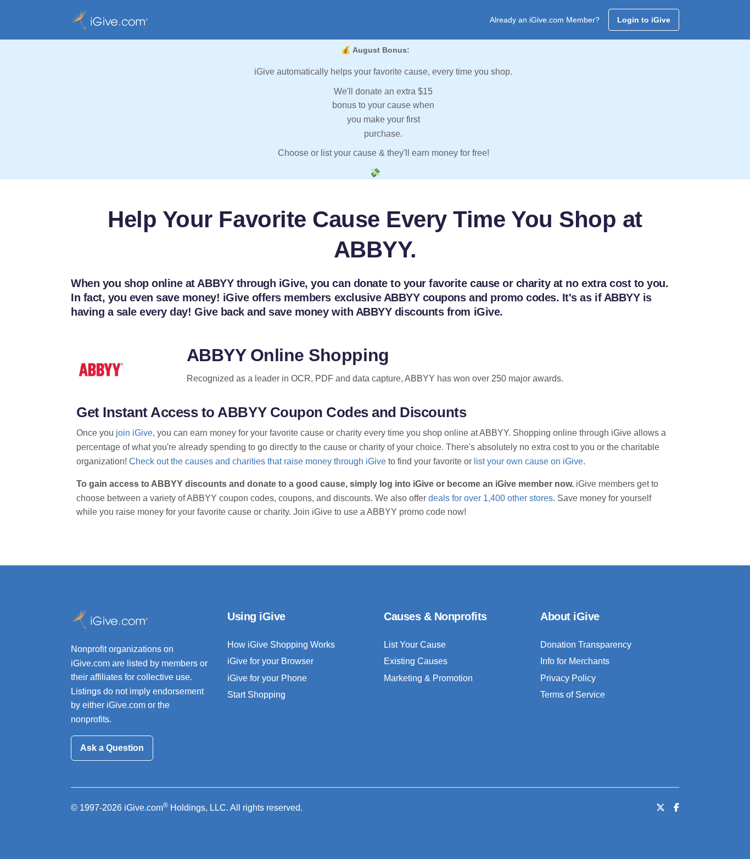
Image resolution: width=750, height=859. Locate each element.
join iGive (134, 432)
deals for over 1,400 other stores (490, 498)
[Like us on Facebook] (676, 807)
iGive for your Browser (270, 661)
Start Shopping (256, 694)
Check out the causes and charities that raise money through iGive (257, 461)
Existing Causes (415, 661)
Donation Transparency (585, 644)
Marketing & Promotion (428, 678)
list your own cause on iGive (528, 461)
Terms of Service (572, 694)
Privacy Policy (568, 678)
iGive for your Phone (267, 678)
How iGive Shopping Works (281, 644)
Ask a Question (112, 748)
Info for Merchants (574, 661)
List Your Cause (415, 644)
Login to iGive (643, 19)
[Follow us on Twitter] (660, 807)
